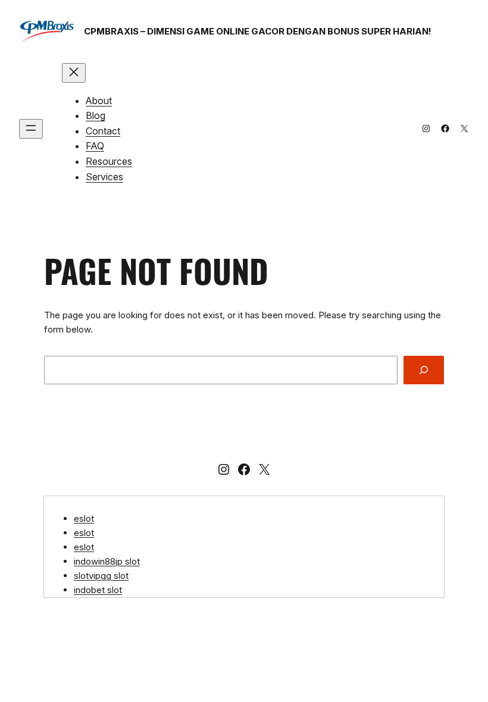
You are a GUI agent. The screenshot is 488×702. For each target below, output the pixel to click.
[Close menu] (74, 73)
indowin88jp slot (107, 561)
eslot (84, 518)
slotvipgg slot (101, 575)
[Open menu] (31, 129)
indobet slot (98, 590)
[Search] (423, 370)
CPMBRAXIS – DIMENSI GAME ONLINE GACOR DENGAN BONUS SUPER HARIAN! (257, 31)
